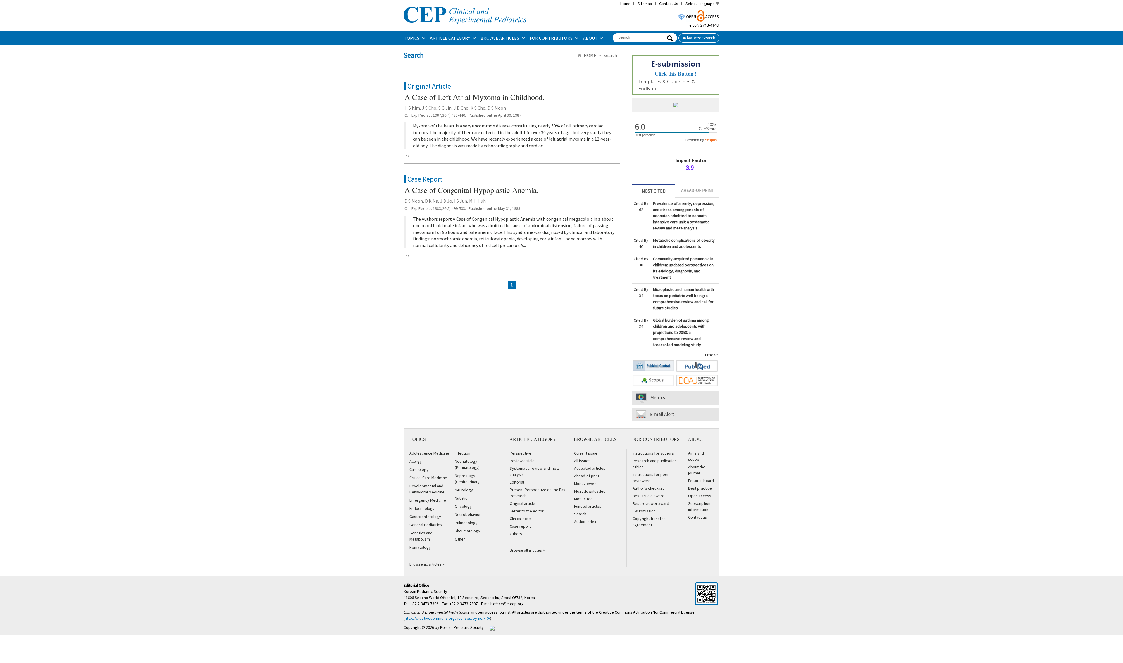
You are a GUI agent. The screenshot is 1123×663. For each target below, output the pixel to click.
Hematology (420, 547)
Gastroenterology (425, 516)
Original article (522, 503)
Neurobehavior (468, 514)
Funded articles (587, 506)
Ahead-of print (586, 476)
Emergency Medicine (427, 500)
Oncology (463, 506)
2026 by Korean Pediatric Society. (455, 627)
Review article (522, 460)
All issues (582, 460)
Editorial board (701, 480)
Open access (699, 495)
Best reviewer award (651, 503)
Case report (520, 526)
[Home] (465, 6)
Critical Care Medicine (428, 477)
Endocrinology (422, 508)
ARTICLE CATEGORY (450, 38)
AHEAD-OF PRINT (697, 190)
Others (516, 533)
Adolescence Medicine (429, 453)
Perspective (520, 453)
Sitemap (645, 3)
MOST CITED (654, 191)
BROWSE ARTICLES (500, 38)
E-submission (644, 511)
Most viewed (585, 483)
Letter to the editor (527, 511)
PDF (408, 156)
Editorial (517, 482)
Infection (462, 453)
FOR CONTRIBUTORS (551, 38)
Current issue (585, 453)
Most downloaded (590, 491)
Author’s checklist (648, 488)
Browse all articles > (427, 564)
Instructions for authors (653, 453)
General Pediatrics (425, 524)
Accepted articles (589, 468)
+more (711, 354)
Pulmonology (466, 522)
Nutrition (462, 498)
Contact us (697, 517)
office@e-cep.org (509, 603)
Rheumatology (467, 530)
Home (625, 3)
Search (580, 514)
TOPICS (412, 38)
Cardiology (418, 469)
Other (460, 539)
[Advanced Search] (698, 36)
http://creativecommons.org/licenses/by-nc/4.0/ (447, 618)
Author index (585, 521)
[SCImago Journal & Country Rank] (675, 105)
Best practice (700, 488)
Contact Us (668, 3)
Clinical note (520, 518)
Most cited (583, 498)
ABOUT (590, 38)
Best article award (648, 495)
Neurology (464, 490)
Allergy (415, 461)
